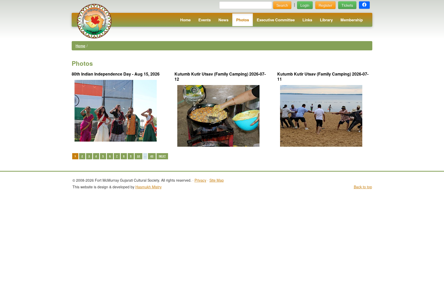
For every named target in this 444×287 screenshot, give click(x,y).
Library (326, 20)
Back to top (363, 186)
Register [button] (325, 5)
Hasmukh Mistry (148, 186)
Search (282, 5)
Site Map (216, 180)
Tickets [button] (347, 5)
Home (185, 20)
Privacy (200, 180)
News (223, 20)
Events (204, 20)
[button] (364, 5)
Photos (242, 20)
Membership (351, 20)
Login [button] (304, 5)
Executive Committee (276, 20)
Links (307, 20)
